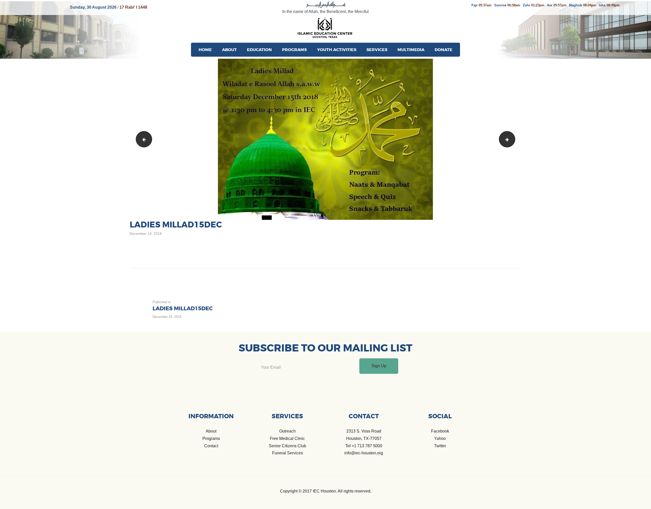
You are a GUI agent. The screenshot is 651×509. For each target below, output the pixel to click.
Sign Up (379, 366)
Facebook (440, 431)
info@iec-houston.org (363, 453)
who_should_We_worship (142, 139)
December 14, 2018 (146, 234)
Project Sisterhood (513, 139)
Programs (211, 438)
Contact (211, 446)
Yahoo (440, 438)
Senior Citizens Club (287, 446)
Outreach (287, 431)
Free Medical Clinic (287, 438)
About (211, 431)
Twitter (440, 446)
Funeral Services (287, 453)
